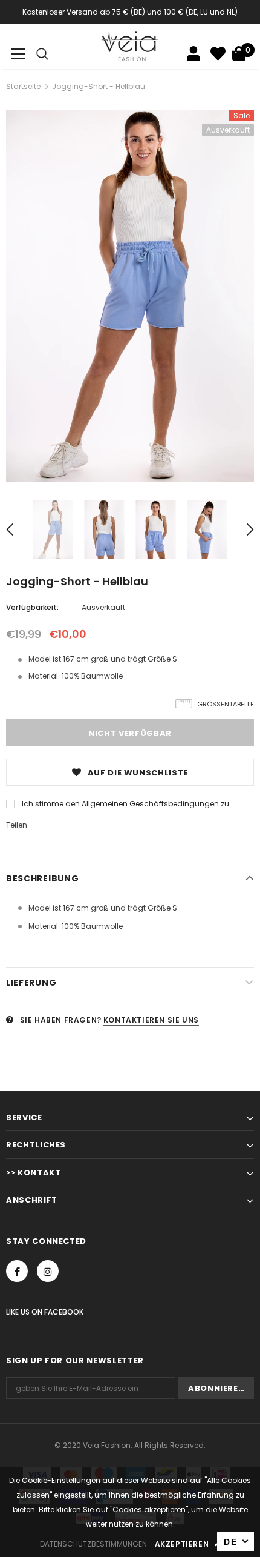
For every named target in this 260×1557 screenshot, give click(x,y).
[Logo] (130, 46)
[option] (130, 296)
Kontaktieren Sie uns (151, 1020)
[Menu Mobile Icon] (18, 54)
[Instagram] (48, 1271)
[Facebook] (17, 1271)
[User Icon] (193, 53)
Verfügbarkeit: (32, 607)
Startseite (23, 86)
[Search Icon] (42, 54)
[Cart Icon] (238, 53)
